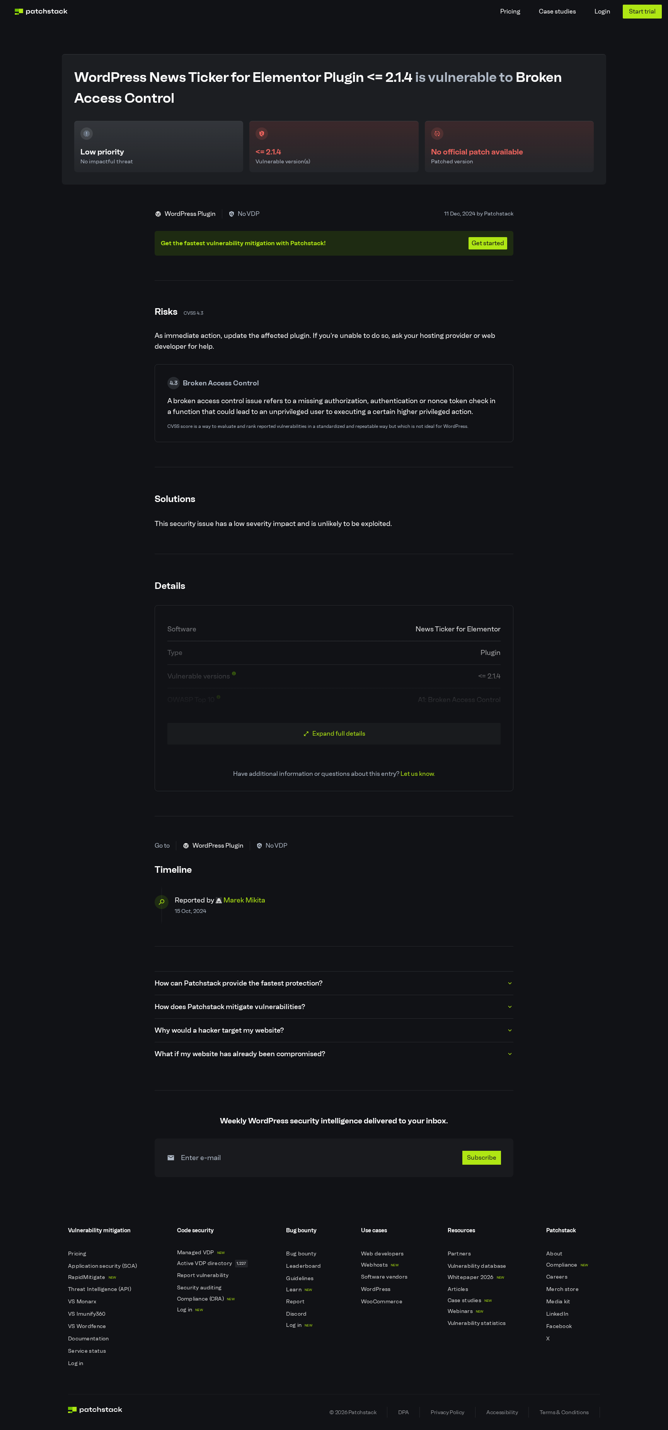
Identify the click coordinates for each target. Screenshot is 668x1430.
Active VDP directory (211, 1263)
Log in (76, 1363)
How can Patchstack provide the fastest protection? (238, 983)
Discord (297, 1314)
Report (296, 1301)
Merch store (563, 1289)
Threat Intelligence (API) (100, 1289)
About (555, 1253)
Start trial (642, 11)
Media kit (559, 1301)
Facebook (559, 1326)
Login (602, 11)
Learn (299, 1289)
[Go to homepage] (95, 1412)
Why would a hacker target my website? (219, 1030)
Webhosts (380, 1265)
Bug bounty (301, 1253)
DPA (403, 1412)
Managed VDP (201, 1252)
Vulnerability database (478, 1266)
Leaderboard (304, 1266)
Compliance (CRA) (206, 1299)
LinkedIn (558, 1314)
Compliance (567, 1265)
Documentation (89, 1338)
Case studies (557, 11)
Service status (87, 1351)
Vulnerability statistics (477, 1323)
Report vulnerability (203, 1275)
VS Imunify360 (87, 1314)
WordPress (376, 1289)
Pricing (510, 11)
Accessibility (502, 1412)
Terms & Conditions (564, 1412)
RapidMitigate (92, 1277)
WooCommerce (382, 1301)
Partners (460, 1253)
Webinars (466, 1311)
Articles (459, 1289)
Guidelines (300, 1278)
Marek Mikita (244, 900)
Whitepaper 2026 (476, 1277)
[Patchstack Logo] (41, 11)
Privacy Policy (447, 1412)
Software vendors (385, 1277)
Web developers (383, 1253)
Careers (557, 1277)
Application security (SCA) (103, 1266)
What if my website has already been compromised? (240, 1054)
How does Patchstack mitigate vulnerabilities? (230, 1007)
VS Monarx (83, 1301)
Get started (488, 243)
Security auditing (200, 1287)
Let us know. (417, 773)
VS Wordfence (87, 1326)
